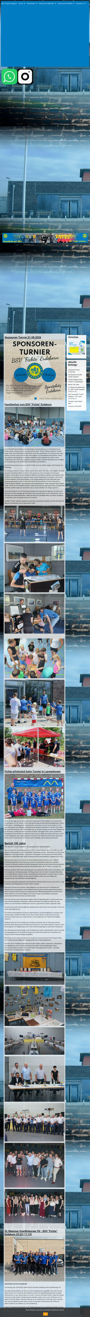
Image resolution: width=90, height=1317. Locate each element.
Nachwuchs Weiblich (65, 3)
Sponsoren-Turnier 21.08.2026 (23, 337)
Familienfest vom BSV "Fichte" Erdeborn (28, 404)
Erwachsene (31, 3)
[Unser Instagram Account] (25, 76)
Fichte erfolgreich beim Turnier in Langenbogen (33, 771)
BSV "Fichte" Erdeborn (9, 3)
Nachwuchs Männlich (46, 3)
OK (45, 1314)
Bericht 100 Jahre (15, 843)
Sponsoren (80, 3)
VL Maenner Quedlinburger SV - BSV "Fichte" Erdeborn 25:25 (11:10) (31, 1233)
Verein (20, 3)
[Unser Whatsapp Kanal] (9, 76)
